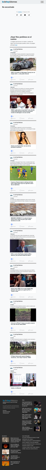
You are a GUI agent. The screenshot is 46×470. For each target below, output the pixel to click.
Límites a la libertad (16, 388)
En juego (12, 160)
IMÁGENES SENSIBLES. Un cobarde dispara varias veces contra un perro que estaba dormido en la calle (21, 219)
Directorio (4, 410)
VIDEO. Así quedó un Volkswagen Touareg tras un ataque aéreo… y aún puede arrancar (23, 73)
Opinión (12, 371)
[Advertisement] (23, 27)
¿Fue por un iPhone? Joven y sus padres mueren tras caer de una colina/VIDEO (23, 323)
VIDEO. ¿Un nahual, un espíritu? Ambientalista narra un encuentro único (27, 428)
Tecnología (13, 52)
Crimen (12, 198)
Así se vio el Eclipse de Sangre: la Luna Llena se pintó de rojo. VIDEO (15, 445)
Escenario (13, 126)
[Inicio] (9, 2)
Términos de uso (6, 412)
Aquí (16, 45)
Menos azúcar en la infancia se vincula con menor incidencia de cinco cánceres (16, 451)
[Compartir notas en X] (25, 15)
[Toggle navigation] (42, 2)
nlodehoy (20, 12)
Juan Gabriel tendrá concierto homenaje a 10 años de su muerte (15, 457)
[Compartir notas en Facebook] (17, 15)
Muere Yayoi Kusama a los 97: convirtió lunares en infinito (15, 463)
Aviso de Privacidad (6, 411)
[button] (21, 15)
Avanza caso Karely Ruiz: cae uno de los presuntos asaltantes (21, 146)
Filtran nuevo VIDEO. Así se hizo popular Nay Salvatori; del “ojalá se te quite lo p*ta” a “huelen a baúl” (22, 290)
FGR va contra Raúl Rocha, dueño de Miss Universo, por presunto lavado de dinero (21, 254)
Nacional (12, 87)
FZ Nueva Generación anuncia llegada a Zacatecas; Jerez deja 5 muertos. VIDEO (21, 357)
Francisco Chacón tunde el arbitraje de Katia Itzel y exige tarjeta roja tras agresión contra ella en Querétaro (22, 183)
